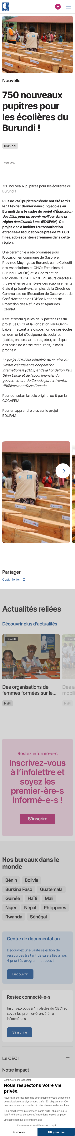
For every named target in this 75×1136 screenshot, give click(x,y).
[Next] (63, 470)
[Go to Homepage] (5, 6)
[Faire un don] (58, 7)
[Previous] (63, 451)
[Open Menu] (68, 6)
